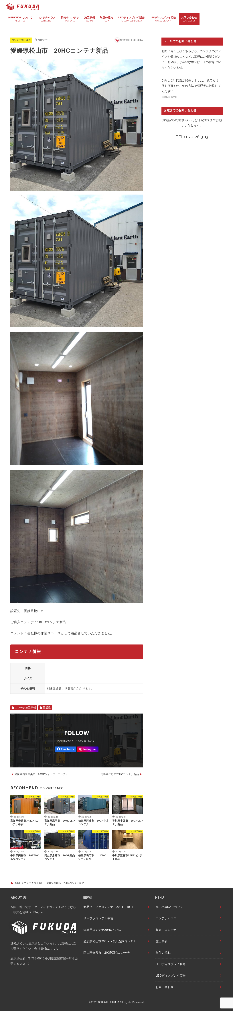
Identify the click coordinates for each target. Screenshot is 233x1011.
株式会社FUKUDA (108, 1002)
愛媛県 (47, 707)
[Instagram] (87, 749)
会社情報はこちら (46, 948)
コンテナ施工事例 (21, 40)
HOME (17, 883)
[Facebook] (65, 749)
